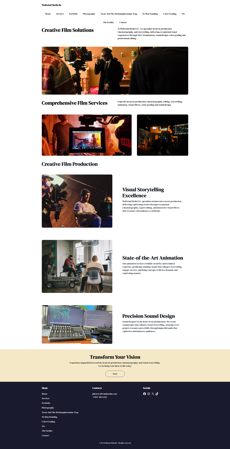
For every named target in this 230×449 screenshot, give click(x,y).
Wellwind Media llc (51, 5)
